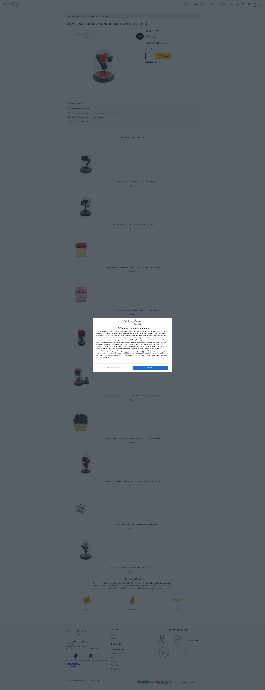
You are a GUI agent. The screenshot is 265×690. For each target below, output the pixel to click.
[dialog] (132, 345)
